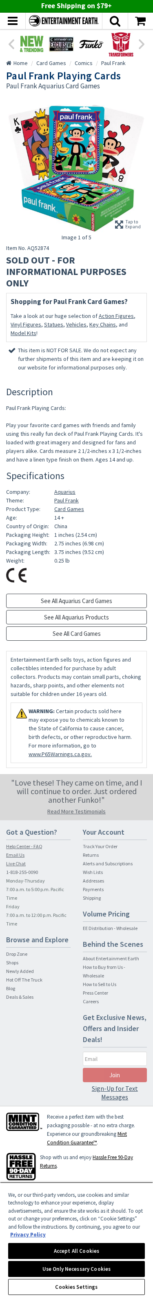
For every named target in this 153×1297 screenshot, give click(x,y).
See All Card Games (77, 633)
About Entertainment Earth (111, 958)
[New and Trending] (31, 44)
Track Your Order (100, 846)
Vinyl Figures (26, 324)
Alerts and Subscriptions (108, 863)
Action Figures (116, 316)
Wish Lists (93, 872)
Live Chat (16, 863)
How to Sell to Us (99, 984)
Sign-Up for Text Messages (115, 1092)
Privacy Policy (28, 1234)
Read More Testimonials (76, 811)
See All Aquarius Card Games (76, 601)
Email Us (15, 855)
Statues (53, 324)
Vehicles (76, 324)
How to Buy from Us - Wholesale (104, 971)
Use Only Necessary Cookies (76, 1268)
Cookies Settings (76, 1286)
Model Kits (23, 333)
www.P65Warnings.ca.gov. (60, 754)
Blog (10, 988)
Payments (93, 889)
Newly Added (20, 971)
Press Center (95, 993)
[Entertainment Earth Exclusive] (61, 44)
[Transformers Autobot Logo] (121, 44)
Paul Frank (66, 500)
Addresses (93, 881)
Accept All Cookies (76, 1250)
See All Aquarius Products (76, 617)
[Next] (142, 43)
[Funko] (91, 44)
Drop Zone (16, 954)
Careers (91, 1001)
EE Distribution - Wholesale (110, 928)
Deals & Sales (19, 997)
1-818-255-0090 (22, 872)
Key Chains (102, 324)
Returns (91, 855)
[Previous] (11, 43)
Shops (12, 962)
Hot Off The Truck (24, 980)
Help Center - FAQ (24, 846)
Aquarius (64, 491)
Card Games (69, 509)
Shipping (92, 898)
